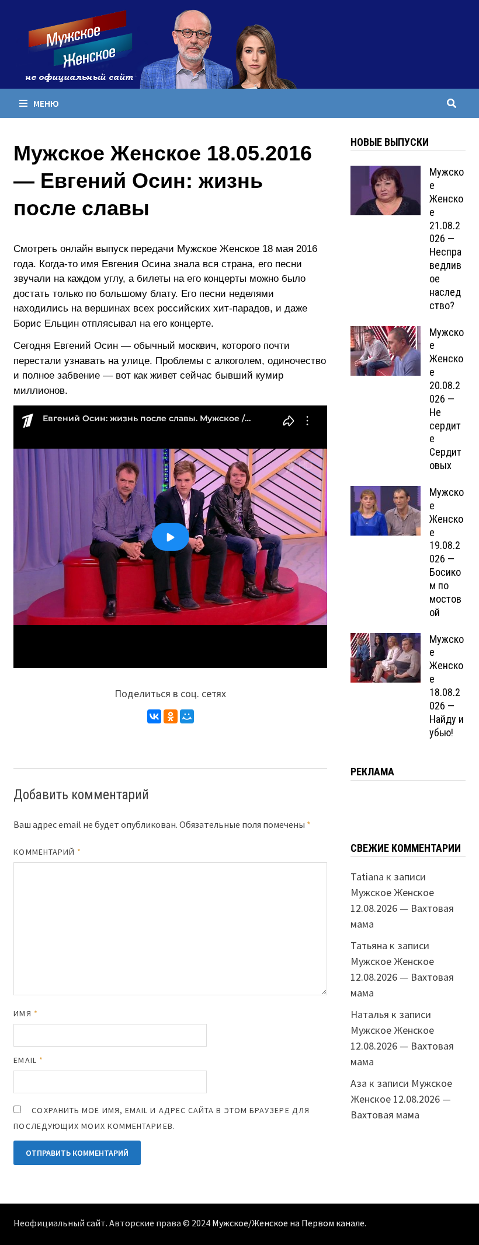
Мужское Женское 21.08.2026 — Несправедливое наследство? (446, 239)
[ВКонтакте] (154, 716)
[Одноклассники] (171, 716)
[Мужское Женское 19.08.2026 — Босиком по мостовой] (385, 494)
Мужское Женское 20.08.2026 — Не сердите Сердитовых (446, 399)
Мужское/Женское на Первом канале (288, 1223)
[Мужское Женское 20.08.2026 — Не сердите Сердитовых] (385, 334)
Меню (46, 103)
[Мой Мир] (187, 716)
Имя (25, 1013)
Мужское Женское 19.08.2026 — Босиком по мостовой (446, 552)
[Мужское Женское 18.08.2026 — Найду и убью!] (385, 641)
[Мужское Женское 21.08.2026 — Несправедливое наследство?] (385, 173)
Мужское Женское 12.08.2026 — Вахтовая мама (402, 908)
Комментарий (47, 852)
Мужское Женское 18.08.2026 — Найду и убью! (446, 686)
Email (28, 1060)
